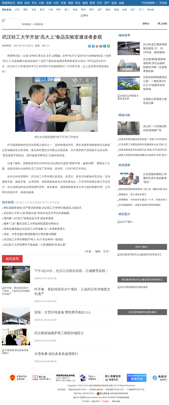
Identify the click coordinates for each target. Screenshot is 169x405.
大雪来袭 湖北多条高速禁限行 (56, 354)
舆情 (48, 2)
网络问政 (124, 115)
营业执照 (61, 389)
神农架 (150, 9)
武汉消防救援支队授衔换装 (142, 312)
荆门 (67, 9)
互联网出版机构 (96, 389)
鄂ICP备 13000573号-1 (84, 393)
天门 (141, 9)
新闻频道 (26, 24)
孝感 (75, 9)
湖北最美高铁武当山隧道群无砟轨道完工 (142, 279)
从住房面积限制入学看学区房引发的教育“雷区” (155, 178)
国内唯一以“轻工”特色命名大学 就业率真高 (28, 218)
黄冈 (91, 9)
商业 (78, 2)
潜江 (133, 9)
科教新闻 (38, 24)
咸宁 (100, 9)
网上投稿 (162, 23)
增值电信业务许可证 (77, 389)
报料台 (146, 23)
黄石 (42, 9)
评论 (34, 2)
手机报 (163, 2)
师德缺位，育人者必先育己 (133, 194)
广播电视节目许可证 (136, 389)
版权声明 (96, 401)
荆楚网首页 (8, 2)
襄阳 (25, 9)
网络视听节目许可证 (115, 389)
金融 (121, 2)
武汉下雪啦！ (142, 247)
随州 (108, 9)
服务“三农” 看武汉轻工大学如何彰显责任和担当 (31, 223)
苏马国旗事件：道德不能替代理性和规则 (139, 205)
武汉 (17, 9)
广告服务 (105, 401)
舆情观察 (124, 165)
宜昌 (34, 9)
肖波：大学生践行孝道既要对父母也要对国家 (30, 234)
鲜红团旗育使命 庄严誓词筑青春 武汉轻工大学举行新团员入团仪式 (43, 207)
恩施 (116, 9)
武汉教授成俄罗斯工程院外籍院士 (59, 333)
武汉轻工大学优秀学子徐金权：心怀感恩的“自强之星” (35, 244)
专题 (63, 2)
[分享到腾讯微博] (101, 46)
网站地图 (116, 401)
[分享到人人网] (104, 46)
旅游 (114, 2)
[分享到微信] (108, 46)
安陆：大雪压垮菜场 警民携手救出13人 (62, 312)
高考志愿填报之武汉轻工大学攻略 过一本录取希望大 (34, 228)
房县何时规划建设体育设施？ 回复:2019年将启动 (144, 139)
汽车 (99, 2)
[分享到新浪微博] (97, 46)
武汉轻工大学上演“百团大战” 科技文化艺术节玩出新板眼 (36, 213)
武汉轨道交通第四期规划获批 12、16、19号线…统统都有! (155, 48)
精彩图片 (124, 214)
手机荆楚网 (148, 2)
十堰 (50, 9)
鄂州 (58, 9)
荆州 (83, 9)
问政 (41, 2)
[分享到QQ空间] (93, 46)
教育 (92, 2)
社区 (56, 2)
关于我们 (86, 401)
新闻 (19, 2)
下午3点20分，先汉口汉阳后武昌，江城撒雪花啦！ (71, 271)
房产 (107, 2)
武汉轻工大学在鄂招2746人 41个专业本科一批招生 (33, 239)
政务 (27, 2)
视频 (70, 2)
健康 (85, 2)
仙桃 (124, 9)
